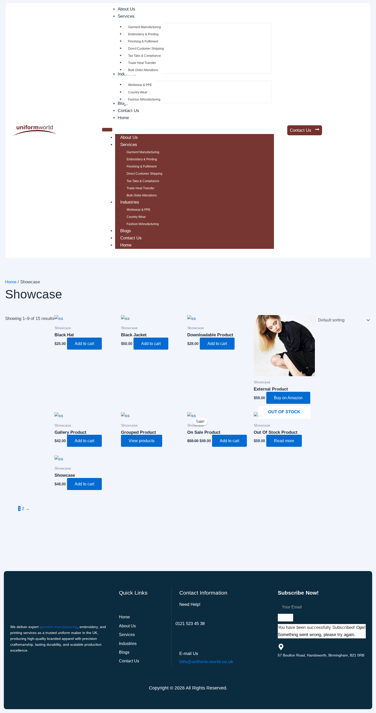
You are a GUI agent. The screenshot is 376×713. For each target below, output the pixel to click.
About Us (129, 137)
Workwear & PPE (138, 209)
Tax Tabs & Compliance (143, 181)
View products (141, 441)
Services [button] (128, 144)
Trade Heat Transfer (140, 188)
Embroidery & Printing (142, 159)
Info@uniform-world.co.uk (206, 661)
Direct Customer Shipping (144, 173)
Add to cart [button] (84, 343)
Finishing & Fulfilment (142, 166)
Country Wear (136, 217)
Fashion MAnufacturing (143, 224)
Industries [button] (129, 202)
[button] (128, 16)
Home (125, 245)
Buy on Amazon (288, 398)
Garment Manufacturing (143, 152)
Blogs (125, 230)
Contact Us (131, 238)
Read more (284, 441)
